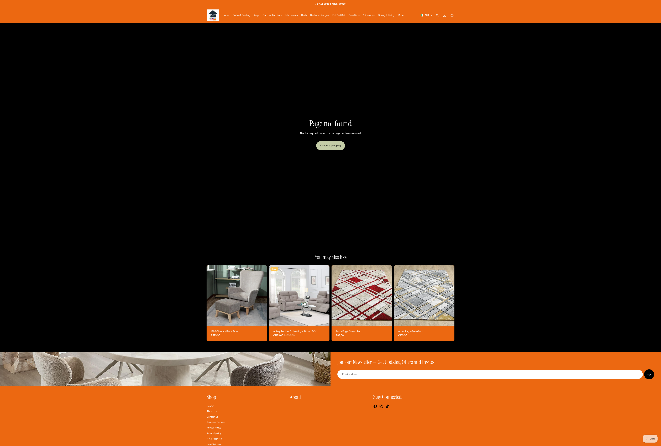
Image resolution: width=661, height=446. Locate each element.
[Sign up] (649, 374)
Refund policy (214, 432)
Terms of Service (216, 422)
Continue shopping (330, 145)
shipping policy (214, 438)
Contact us (212, 416)
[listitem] (400, 15)
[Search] (437, 15)
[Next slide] (262, 295)
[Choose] (324, 320)
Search (210, 405)
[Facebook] (375, 406)
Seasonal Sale (214, 443)
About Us (212, 411)
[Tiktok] (387, 406)
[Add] (262, 320)
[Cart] (452, 15)
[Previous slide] (212, 295)
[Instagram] (381, 406)
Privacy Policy (214, 427)
